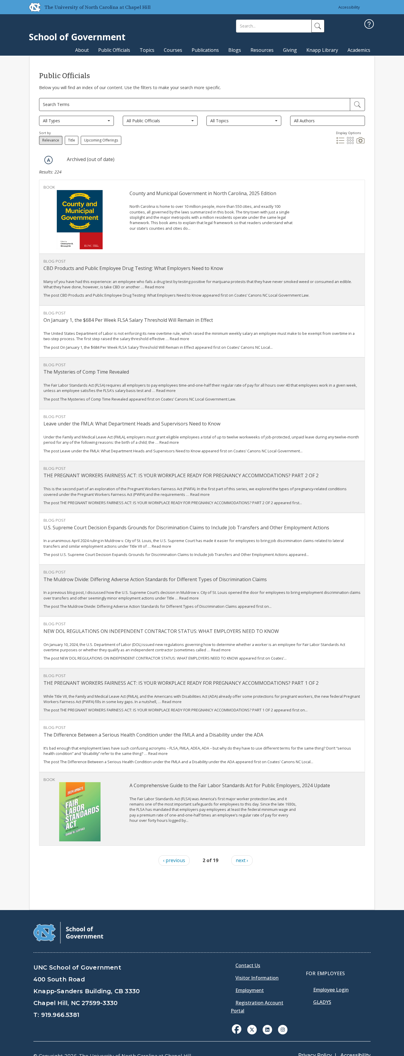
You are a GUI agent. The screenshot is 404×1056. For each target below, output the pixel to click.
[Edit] (357, 104)
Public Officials (114, 50)
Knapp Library (322, 50)
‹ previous (174, 860)
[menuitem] (238, 1033)
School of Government (77, 37)
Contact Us (247, 965)
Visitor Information (257, 978)
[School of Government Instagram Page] (283, 1029)
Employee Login (331, 989)
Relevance (50, 140)
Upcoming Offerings (101, 140)
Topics (147, 50)
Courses (173, 50)
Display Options (348, 133)
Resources (262, 50)
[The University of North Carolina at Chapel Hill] (32, 7)
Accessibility (349, 7)
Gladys (322, 1002)
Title (71, 140)
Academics (359, 50)
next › (242, 860)
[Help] (369, 25)
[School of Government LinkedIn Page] (267, 1029)
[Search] (317, 26)
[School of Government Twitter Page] (252, 1029)
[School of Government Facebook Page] (237, 1029)
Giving (290, 50)
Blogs (234, 50)
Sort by (45, 133)
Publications (205, 50)
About (82, 50)
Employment (249, 990)
